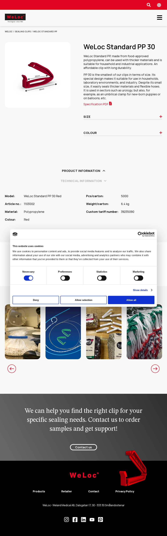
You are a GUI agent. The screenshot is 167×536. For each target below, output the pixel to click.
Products (39, 491)
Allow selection (83, 299)
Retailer (66, 491)
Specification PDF (96, 104)
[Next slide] (155, 368)
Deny (36, 299)
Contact (93, 491)
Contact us (83, 447)
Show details (140, 290)
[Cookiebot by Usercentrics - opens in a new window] (140, 234)
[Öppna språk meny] (159, 5)
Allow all (131, 299)
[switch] (65, 278)
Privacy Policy (124, 491)
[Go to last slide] (12, 368)
